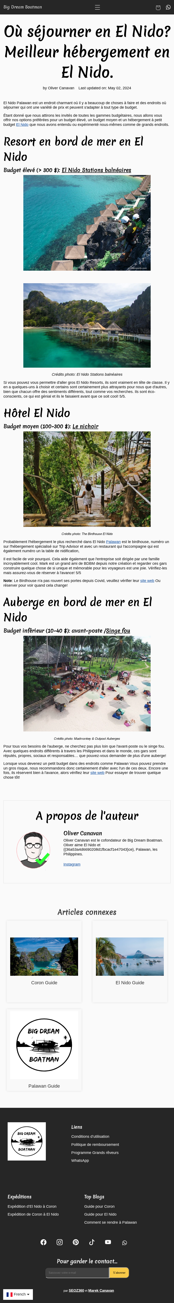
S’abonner (119, 1272)
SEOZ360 (76, 1291)
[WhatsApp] (124, 1242)
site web (147, 581)
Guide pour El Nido (100, 1214)
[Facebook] (43, 1242)
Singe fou (118, 630)
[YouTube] (108, 1242)
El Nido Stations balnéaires (96, 170)
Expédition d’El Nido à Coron (32, 1206)
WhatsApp (80, 1160)
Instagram (71, 864)
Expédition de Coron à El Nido (33, 1214)
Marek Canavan (101, 1291)
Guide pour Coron (99, 1206)
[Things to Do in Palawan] (44, 1045)
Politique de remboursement (95, 1144)
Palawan (113, 542)
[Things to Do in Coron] (44, 957)
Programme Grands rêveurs (95, 1153)
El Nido (22, 124)
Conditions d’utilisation (90, 1136)
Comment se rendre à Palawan (110, 1222)
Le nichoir (85, 426)
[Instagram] (60, 1242)
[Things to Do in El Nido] (130, 957)
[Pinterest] (76, 1242)
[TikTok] (92, 1242)
